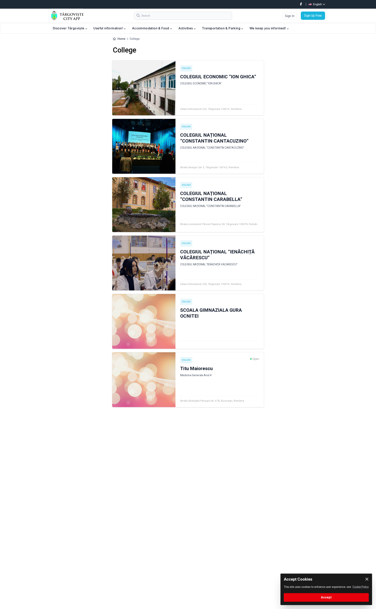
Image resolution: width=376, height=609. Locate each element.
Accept (326, 597)
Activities (186, 28)
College (186, 68)
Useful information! (108, 28)
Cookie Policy (360, 586)
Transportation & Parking (221, 28)
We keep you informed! (268, 28)
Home (121, 38)
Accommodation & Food (151, 28)
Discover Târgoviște (69, 28)
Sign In (289, 16)
